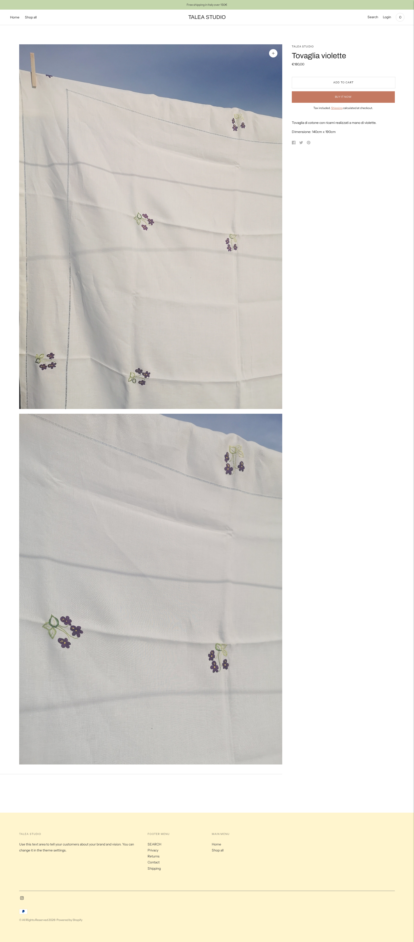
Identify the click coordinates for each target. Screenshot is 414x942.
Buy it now (343, 96)
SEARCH (154, 844)
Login (387, 17)
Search (373, 17)
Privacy (153, 850)
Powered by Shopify (69, 920)
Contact (154, 862)
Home (14, 17)
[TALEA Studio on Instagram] (22, 898)
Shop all (31, 17)
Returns (154, 856)
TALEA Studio (303, 46)
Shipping (337, 108)
